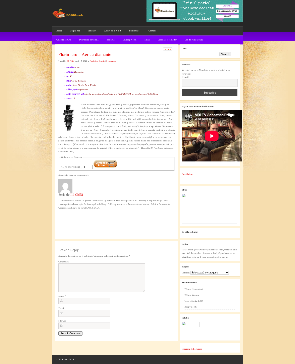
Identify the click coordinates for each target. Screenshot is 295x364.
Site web (62, 321)
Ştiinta (147, 39)
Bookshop (134, 30)
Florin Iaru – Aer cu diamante (84, 54)
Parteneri (92, 30)
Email (62, 308)
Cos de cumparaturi (194, 39)
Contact (152, 30)
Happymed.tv (190, 307)
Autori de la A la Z (112, 30)
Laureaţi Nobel (129, 39)
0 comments (111, 61)
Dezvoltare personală (89, 39)
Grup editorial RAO (193, 301)
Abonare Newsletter (167, 39)
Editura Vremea (191, 295)
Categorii (186, 272)
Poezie (102, 61)
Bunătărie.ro (187, 174)
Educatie (111, 39)
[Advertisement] (79, 218)
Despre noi (75, 30)
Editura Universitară (193, 289)
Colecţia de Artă (63, 39)
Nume (62, 296)
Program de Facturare (192, 349)
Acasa (59, 30)
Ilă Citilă (70, 61)
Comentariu (63, 261)
